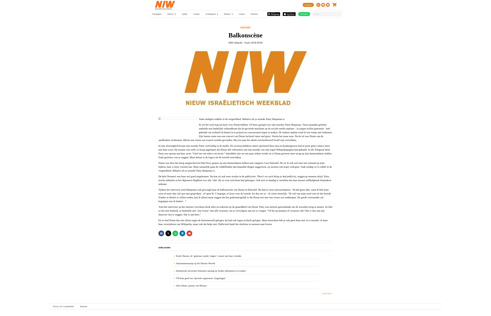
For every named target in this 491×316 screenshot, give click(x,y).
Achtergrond (210, 14)
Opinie (184, 14)
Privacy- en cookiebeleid (63, 306)
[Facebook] (323, 5)
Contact (242, 14)
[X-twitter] (318, 5)
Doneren (254, 14)
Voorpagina (156, 14)
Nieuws (170, 14)
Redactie (83, 306)
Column (196, 14)
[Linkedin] (328, 5)
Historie (227, 14)
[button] (161, 233)
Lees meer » (327, 293)
